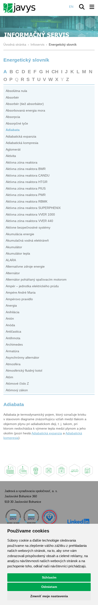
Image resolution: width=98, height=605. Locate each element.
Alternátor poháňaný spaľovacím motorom (36, 279)
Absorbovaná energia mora (25, 110)
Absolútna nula (16, 91)
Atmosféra (13, 364)
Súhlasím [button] (49, 577)
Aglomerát (13, 149)
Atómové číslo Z (17, 383)
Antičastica (13, 331)
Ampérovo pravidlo (19, 299)
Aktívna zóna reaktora (21, 162)
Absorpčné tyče (17, 123)
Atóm (9, 377)
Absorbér (12, 97)
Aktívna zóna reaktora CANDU (27, 175)
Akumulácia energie (20, 234)
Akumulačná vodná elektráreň (27, 240)
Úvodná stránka (14, 44)
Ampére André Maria (21, 292)
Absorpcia (13, 117)
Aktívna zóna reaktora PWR (26, 195)
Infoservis (37, 44)
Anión (10, 318)
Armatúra (12, 351)
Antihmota (13, 338)
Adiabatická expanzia (21, 136)
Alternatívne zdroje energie (25, 266)
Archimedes (14, 344)
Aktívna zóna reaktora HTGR (26, 182)
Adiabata (13, 130)
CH (55, 71)
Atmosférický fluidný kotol (24, 370)
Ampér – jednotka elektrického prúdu (32, 286)
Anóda (10, 325)
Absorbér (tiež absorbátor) (25, 104)
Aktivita (11, 156)
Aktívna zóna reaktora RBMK (26, 201)
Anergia (11, 305)
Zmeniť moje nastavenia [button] (49, 596)
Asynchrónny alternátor (22, 357)
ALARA (11, 260)
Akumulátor (14, 247)
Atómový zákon (17, 390)
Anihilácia (12, 312)
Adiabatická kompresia (22, 143)
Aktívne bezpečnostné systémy (28, 227)
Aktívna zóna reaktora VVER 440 (29, 221)
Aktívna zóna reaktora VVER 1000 (30, 214)
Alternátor (13, 273)
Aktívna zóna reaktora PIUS (26, 188)
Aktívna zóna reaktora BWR (26, 169)
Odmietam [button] (49, 587)
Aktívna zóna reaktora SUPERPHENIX (33, 208)
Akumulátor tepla (18, 253)
